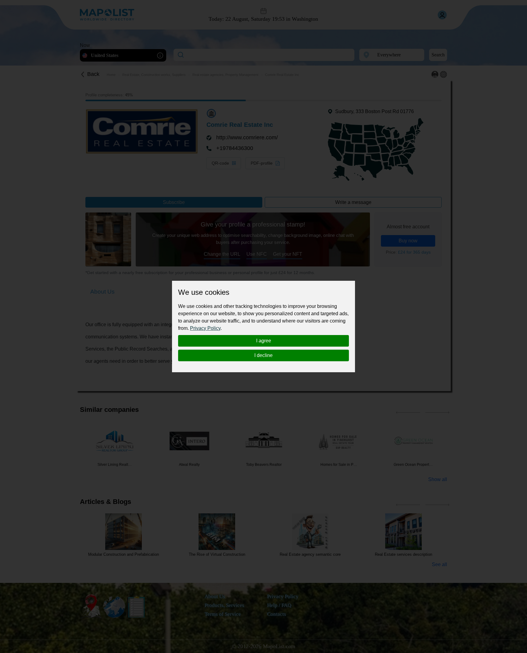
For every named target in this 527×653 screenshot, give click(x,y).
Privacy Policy (205, 328)
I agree (263, 340)
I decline (263, 355)
